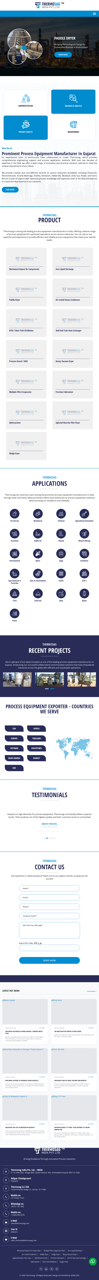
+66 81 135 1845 (17, 1206)
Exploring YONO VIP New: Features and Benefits (70, 1081)
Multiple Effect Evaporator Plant (54, 1250)
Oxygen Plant (64, 1261)
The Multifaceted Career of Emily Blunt (67, 1031)
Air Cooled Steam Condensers (68, 299)
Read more (10, 189)
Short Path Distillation (49, 1261)
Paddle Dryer (14, 299)
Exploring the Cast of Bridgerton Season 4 (20, 1127)
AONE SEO (75, 1275)
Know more (63, 54)
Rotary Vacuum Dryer (65, 361)
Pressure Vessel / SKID (18, 361)
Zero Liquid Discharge (65, 269)
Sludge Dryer (14, 453)
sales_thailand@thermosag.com (24, 1240)
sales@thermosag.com (20, 1223)
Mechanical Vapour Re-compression (29, 1250)
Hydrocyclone (15, 422)
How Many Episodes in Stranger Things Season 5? (22, 1081)
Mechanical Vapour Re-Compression (24, 269)
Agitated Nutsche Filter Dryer (68, 422)
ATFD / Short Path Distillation (21, 330)
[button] (47, 689)
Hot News (42, 1027)
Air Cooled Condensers (29, 1254)
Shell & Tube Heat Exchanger (76, 1258)
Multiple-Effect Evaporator (20, 391)
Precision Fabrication (64, 391)
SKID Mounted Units (41, 1258)
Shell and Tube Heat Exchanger (68, 330)
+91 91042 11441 (17, 1198)
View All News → (92, 991)
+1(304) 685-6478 (18, 1215)
